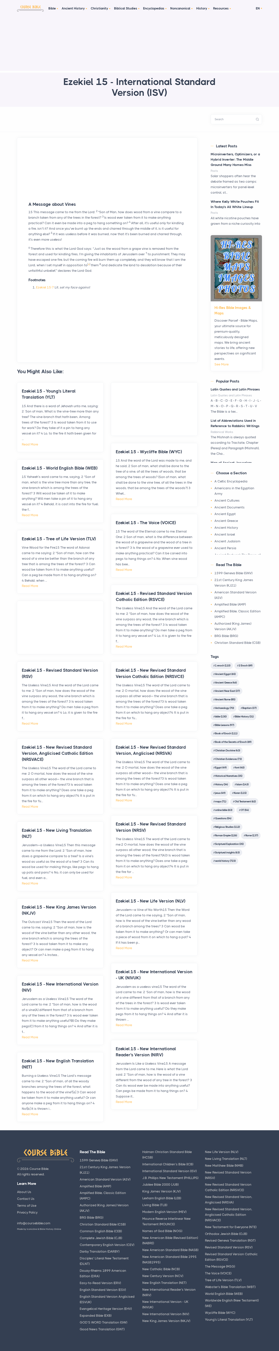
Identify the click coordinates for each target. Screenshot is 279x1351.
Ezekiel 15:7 (45, 287)
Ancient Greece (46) (226, 682)
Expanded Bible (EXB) (95, 1315)
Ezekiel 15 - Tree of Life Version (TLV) (59, 538)
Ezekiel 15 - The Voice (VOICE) (146, 522)
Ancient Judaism (227, 541)
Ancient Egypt (225, 514)
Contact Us (26, 1199)
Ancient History (73, 8)
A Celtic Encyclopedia (230, 481)
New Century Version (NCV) (162, 1276)
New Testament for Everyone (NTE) (230, 1227)
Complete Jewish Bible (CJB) (101, 1238)
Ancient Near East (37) (227, 690)
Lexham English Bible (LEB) (161, 1198)
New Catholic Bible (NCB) (161, 1269)
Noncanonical (180, 8)
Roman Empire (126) (226, 835)
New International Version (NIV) (165, 1314)
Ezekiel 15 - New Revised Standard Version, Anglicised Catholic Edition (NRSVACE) (57, 753)
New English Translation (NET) (164, 1283)
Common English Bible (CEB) (101, 1231)
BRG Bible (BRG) (226, 636)
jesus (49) (220, 792)
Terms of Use (26, 1205)
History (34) (221, 784)
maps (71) (220, 801)
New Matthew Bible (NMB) (224, 1165)
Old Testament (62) (245, 801)
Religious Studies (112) (227, 826)
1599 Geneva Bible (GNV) (233, 573)
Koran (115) (240, 792)
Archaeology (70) (224, 707)
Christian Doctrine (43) (227, 750)
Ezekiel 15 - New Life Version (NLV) (150, 901)
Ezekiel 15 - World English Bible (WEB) (59, 468)
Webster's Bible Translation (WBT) (230, 1287)
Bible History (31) (244, 716)
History (201, 8)
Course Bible (38, 1169)
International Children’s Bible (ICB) (167, 1164)
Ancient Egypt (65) (225, 674)
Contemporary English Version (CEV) (107, 1245)
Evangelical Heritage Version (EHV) (106, 1309)
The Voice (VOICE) (218, 1273)
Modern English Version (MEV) (164, 1212)
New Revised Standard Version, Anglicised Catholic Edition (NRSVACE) (228, 1214)
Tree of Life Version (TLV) (223, 1280)
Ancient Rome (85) (225, 699)
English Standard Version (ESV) (103, 1290)
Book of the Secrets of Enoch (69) (233, 741)
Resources (221, 8)
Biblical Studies (125, 8)
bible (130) (220, 716)
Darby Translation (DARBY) (99, 1251)
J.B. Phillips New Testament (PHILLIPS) (170, 1178)
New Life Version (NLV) (221, 1152)
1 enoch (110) (222, 665)
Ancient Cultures (227, 500)
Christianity (99, 8)
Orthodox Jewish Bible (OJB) (226, 1234)
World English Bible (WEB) (224, 1294)
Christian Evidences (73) (228, 758)
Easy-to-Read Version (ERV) (100, 1283)
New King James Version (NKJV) (166, 1321)
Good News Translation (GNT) (102, 1329)
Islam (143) (242, 784)
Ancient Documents (229, 507)
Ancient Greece (226, 521)
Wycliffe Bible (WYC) (220, 1313)
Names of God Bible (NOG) (162, 1231)
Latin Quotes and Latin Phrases (235, 389)
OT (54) (245, 809)
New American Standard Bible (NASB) (170, 1250)
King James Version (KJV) (161, 1191)
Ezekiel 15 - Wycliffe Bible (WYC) (149, 451)
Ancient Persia (225, 548)
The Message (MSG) (220, 1266)
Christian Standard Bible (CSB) (237, 643)
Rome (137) (251, 835)
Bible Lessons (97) (224, 725)
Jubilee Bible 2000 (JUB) (160, 1184)
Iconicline (32, 1229)
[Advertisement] (139, 44)
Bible (52, 8)
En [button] (258, 8)
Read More (30, 444)
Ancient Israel (224, 534)
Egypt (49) (220, 767)
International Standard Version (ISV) (169, 1171)
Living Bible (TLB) (154, 1205)
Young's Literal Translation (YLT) (229, 1319)
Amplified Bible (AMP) (230, 604)
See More (221, 364)
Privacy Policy (27, 1212)
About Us (24, 1192)
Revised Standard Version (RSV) (228, 1247)
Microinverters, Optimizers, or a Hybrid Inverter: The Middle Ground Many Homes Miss (235, 159)
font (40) (239, 767)
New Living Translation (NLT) (226, 1159)
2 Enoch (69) (245, 665)
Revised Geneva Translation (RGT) (230, 1240)
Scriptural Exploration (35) (229, 843)
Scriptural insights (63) (227, 852)
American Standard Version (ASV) (105, 1179)
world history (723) (225, 860)
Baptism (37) (249, 707)
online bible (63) (223, 809)
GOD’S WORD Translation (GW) (103, 1322)
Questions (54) (223, 818)
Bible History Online (50, 1229)
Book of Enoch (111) (226, 733)
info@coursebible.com (33, 1223)
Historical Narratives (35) (228, 775)
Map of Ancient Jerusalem (231, 463)
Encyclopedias (153, 8)
